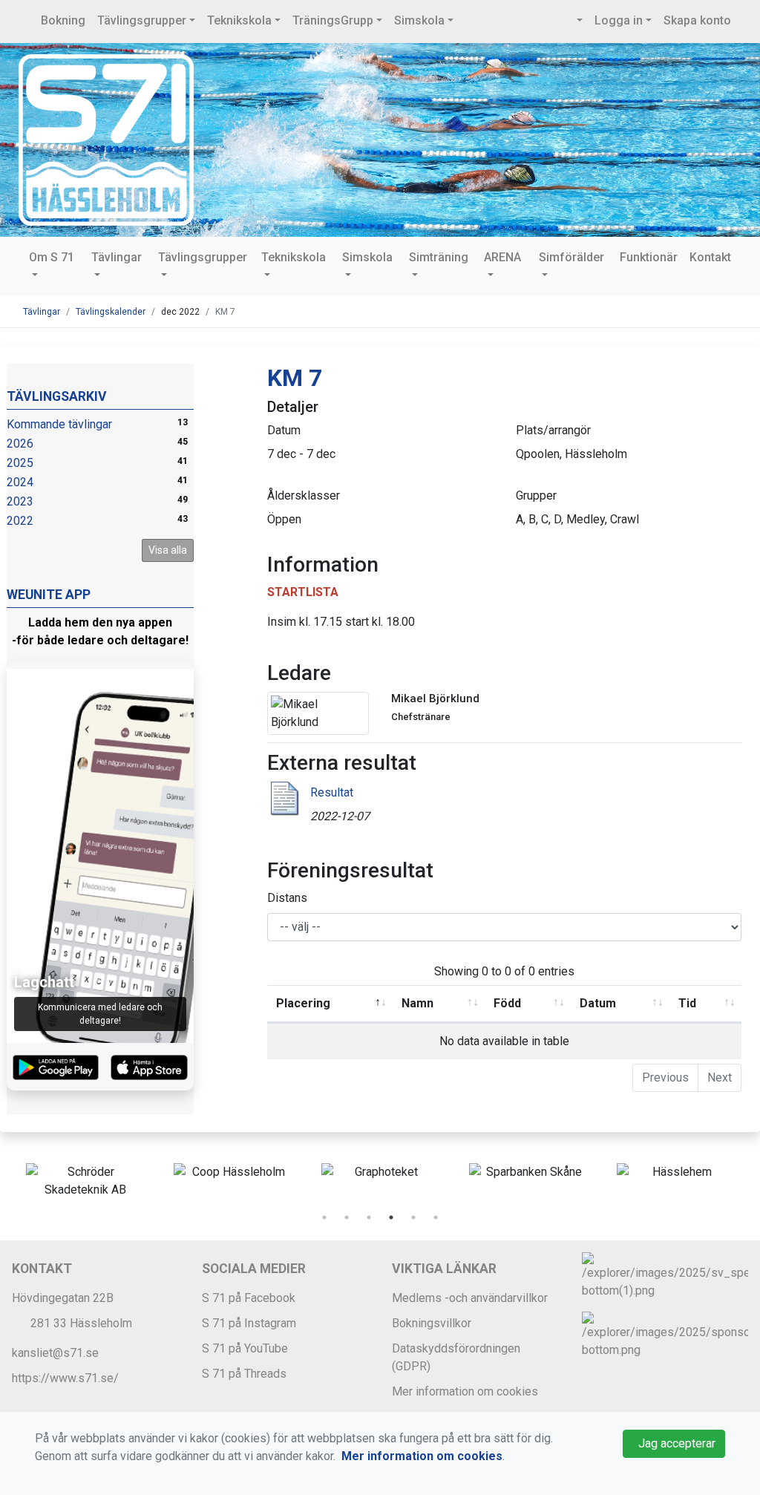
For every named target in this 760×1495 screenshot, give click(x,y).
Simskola (419, 20)
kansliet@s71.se (55, 1353)
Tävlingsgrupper (141, 20)
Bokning (63, 20)
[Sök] (578, 21)
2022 (20, 521)
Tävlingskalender (110, 312)
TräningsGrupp (332, 20)
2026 (20, 443)
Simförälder (571, 257)
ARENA (502, 257)
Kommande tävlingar (59, 424)
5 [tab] (413, 1217)
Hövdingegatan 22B (63, 1298)
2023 (20, 501)
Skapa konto (697, 20)
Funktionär (649, 257)
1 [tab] (324, 1217)
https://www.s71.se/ (65, 1378)
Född (507, 1003)
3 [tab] (368, 1217)
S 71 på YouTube (245, 1348)
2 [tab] (346, 1217)
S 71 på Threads (244, 1374)
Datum (284, 430)
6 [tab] (435, 1217)
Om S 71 (51, 257)
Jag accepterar (673, 1443)
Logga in (618, 20)
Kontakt (710, 257)
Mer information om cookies (465, 1391)
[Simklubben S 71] (106, 139)
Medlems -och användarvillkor (470, 1298)
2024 (20, 482)
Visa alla (167, 550)
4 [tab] (391, 1217)
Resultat (331, 792)
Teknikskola (239, 20)
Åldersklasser (303, 495)
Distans (287, 898)
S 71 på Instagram (249, 1323)
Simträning (438, 257)
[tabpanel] (85, 1181)
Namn (417, 1003)
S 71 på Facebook (248, 1298)
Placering (303, 1003)
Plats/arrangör (553, 430)
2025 (20, 463)
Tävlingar (116, 257)
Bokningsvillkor (431, 1323)
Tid (687, 1003)
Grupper (536, 495)
